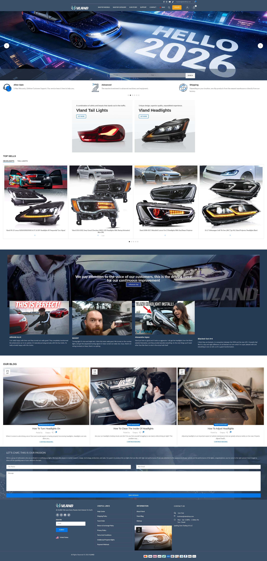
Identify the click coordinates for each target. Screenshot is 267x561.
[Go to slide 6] (138, 95)
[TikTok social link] (172, 1)
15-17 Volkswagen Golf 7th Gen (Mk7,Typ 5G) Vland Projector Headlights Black (231, 230)
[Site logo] (79, 7)
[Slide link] (133, 45)
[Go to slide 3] (132, 95)
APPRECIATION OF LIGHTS (46, 424)
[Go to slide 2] (130, 95)
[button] (6, 45)
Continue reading (46, 442)
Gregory (47, 432)
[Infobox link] (45, 87)
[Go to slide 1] (128, 95)
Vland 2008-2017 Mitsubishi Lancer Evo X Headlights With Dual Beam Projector (166, 230)
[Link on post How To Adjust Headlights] (221, 396)
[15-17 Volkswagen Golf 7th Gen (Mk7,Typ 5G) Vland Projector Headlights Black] (231, 196)
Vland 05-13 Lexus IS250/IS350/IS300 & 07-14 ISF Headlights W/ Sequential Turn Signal (35, 230)
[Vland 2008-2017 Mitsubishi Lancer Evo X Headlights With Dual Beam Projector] (165, 196)
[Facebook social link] (164, 1)
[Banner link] (102, 126)
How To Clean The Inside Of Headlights (133, 428)
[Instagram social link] (166, 1)
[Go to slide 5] (136, 95)
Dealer (176, 7)
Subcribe (59, 520)
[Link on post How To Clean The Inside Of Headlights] (133, 396)
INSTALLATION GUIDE (221, 424)
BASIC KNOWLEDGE (133, 424)
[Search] (169, 7)
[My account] (187, 7)
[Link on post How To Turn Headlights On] (46, 396)
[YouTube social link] (169, 1)
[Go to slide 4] (134, 95)
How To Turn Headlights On (46, 428)
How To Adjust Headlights (221, 428)
